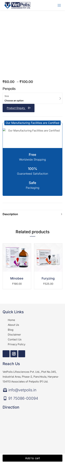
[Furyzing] (48, 258)
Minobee (16, 278)
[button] (32, 123)
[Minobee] (17, 258)
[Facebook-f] (6, 353)
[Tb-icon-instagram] (13, 353)
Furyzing (48, 278)
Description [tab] (10, 214)
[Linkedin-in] (21, 353)
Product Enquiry (16, 107)
